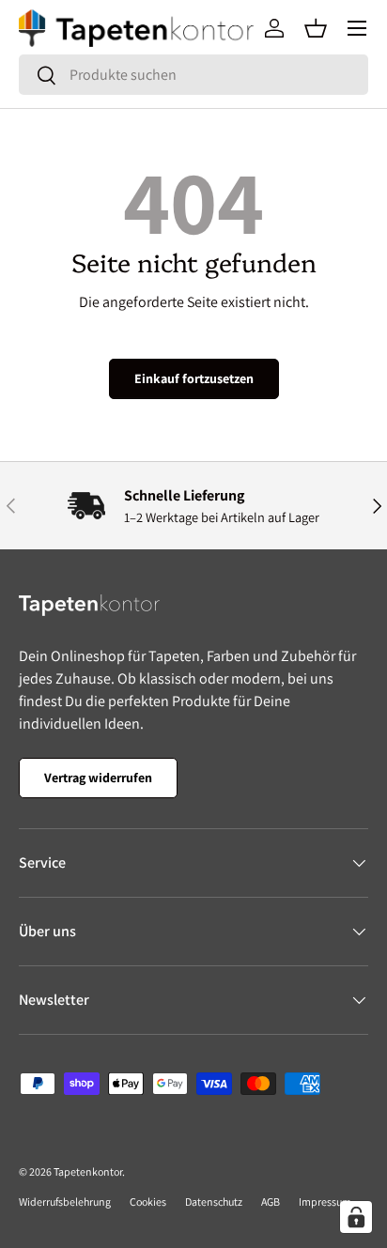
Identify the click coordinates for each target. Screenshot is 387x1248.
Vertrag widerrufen (98, 777)
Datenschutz (213, 1201)
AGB (270, 1201)
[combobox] (193, 74)
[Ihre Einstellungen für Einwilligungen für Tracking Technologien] (356, 1217)
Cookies (148, 1201)
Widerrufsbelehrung (65, 1201)
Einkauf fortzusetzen (194, 378)
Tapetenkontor (88, 1171)
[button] (315, 28)
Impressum (325, 1201)
